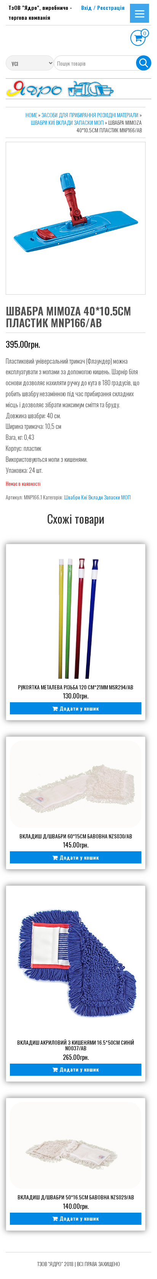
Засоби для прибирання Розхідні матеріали (90, 115)
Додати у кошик (79, 708)
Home (31, 115)
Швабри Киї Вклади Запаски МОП (67, 122)
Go (143, 63)
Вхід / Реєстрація (103, 7)
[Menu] (139, 13)
